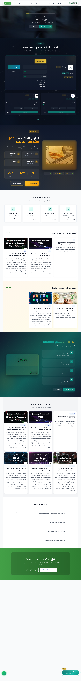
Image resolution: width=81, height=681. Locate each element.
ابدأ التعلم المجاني (31, 570)
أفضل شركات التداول (58, 3)
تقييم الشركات (47, 3)
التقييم (45, 112)
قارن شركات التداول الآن (48, 569)
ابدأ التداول (7, 3)
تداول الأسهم (30, 3)
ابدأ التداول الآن (69, 389)
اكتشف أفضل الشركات (46, 26)
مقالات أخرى (21, 3)
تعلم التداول (38, 3)
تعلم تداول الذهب (17, 183)
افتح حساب (61, 112)
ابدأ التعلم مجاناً (33, 26)
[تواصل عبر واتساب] (4, 673)
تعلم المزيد (57, 389)
